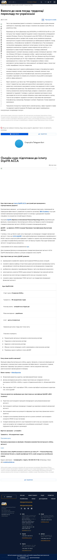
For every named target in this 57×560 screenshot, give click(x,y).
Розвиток (51, 495)
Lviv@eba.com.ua (45, 521)
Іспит (2, 448)
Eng (46, 2)
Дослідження (43, 499)
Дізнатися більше (34, 557)
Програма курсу (6, 438)
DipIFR (9, 219)
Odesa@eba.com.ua (26, 550)
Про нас (22, 495)
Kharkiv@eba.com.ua (27, 537)
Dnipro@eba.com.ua (45, 540)
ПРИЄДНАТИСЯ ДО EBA (26, 505)
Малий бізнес (24, 499)
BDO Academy (44, 211)
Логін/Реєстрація (31, 2)
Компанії (9, 497)
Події (42, 495)
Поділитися (44, 134)
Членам (53, 499)
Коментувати (15, 134)
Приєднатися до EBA (26, 502)
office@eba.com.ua (26, 530)
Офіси (33, 499)
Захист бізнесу (32, 495)
